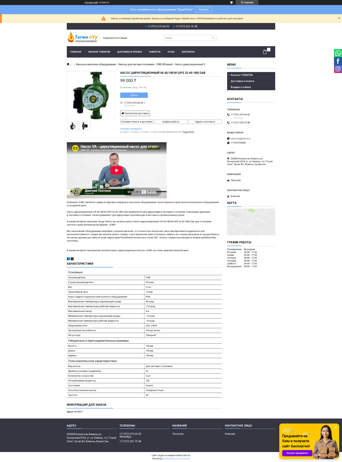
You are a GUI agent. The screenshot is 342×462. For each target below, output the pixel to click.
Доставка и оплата (129, 51)
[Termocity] (83, 37)
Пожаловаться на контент (177, 458)
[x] (72, 259)
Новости (154, 51)
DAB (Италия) (165, 64)
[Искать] (214, 38)
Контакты (188, 51)
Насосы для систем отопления (136, 64)
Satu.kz (186, 455)
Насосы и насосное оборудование (96, 64)
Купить (134, 95)
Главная (75, 51)
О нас (171, 51)
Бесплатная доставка (137, 113)
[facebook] (68, 259)
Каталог (204, 9)
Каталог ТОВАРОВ (99, 51)
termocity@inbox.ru (241, 138)
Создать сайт (91, 2)
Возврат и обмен (241, 87)
